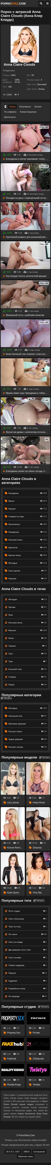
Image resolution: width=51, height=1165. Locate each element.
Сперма (27, 677)
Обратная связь (25, 1156)
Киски (27, 638)
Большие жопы (27, 540)
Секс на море (27, 957)
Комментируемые (28, 112)
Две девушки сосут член (27, 950)
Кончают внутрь (27, 747)
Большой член (27, 669)
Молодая (27, 599)
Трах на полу (27, 926)
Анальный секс (27, 716)
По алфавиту (10, 112)
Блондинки (27, 493)
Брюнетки (27, 547)
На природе (27, 996)
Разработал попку (27, 988)
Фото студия (27, 911)
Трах (27, 661)
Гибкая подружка (27, 965)
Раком (27, 684)
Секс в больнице (27, 919)
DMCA (26, 1151)
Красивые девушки (27, 724)
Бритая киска (27, 555)
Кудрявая (27, 981)
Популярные (25, 106)
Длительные (10, 117)
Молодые (27, 563)
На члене (27, 934)
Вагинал (27, 630)
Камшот (27, 509)
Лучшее (38, 106)
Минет (27, 501)
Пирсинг (27, 973)
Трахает (27, 646)
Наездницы (27, 532)
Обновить (7, 698)
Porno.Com (13, 3)
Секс (27, 653)
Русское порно (27, 731)
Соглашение (39, 1151)
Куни (27, 615)
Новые (12, 106)
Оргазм (27, 607)
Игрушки (27, 578)
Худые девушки (27, 739)
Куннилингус (27, 524)
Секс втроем (27, 571)
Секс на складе (27, 942)
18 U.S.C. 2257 (13, 1151)
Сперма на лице (27, 516)
